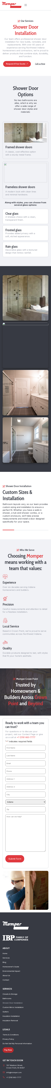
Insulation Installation (11, 1016)
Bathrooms (7, 998)
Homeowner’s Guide (11, 967)
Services (6, 958)
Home (5, 953)
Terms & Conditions (11, 1035)
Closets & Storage (10, 994)
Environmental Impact (11, 971)
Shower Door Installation (13, 1003)
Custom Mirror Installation (13, 1007)
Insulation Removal (10, 1020)
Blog (4, 962)
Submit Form (14, 858)
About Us (6, 975)
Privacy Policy (8, 1039)
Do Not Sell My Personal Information (17, 1043)
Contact (6, 980)
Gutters (6, 1012)
